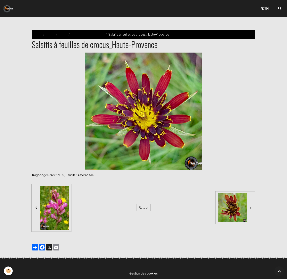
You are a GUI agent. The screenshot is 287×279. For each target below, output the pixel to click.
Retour (143, 207)
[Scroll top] (279, 271)
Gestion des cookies (143, 273)
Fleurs (63, 34)
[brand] (9, 9)
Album (50, 34)
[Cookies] (8, 270)
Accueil (265, 8)
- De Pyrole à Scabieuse (87, 34)
